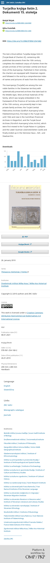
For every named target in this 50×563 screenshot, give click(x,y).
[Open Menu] (2, 2)
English (7, 386)
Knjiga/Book (24, 244)
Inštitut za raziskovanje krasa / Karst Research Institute (25, 483)
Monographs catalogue (14, 410)
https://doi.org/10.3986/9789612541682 (24, 41)
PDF (26, 237)
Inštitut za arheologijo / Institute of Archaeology (22, 466)
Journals (7, 415)
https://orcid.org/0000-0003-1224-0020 (18, 23)
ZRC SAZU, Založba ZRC (15, 2)
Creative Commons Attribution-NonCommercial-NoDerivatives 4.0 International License (22, 315)
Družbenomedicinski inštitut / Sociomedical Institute (24, 439)
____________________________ (13, 535)
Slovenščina (9, 389)
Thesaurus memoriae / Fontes (14, 272)
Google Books (24, 252)
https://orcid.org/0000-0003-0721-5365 (18, 31)
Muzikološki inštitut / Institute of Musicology (21, 512)
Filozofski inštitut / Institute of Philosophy (20, 443)
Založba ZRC (8, 539)
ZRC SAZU (8, 405)
